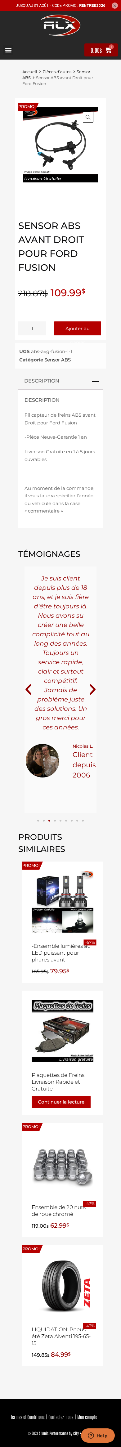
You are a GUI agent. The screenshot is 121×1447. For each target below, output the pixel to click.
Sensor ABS (57, 360)
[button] (8, 50)
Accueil (29, 71)
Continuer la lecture (61, 1102)
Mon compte (87, 1417)
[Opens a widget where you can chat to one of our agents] (98, 1436)
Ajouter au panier (77, 330)
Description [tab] (41, 381)
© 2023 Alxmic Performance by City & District (60, 1433)
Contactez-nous (61, 1417)
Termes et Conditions (28, 1417)
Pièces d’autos (57, 71)
